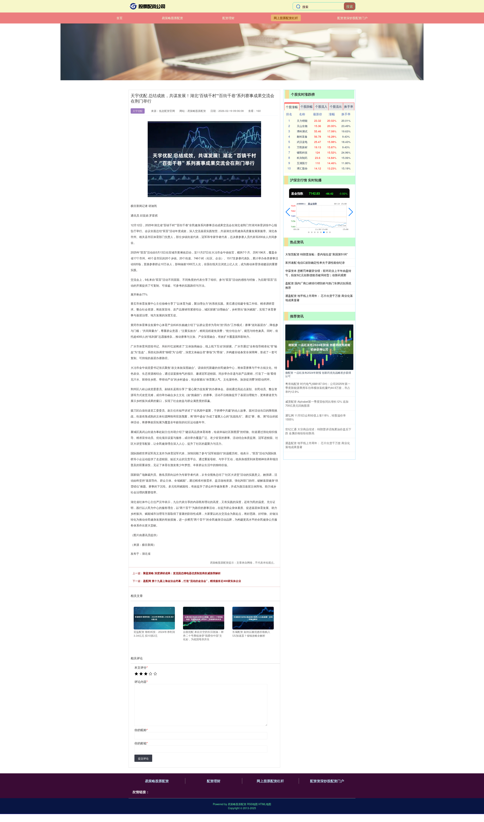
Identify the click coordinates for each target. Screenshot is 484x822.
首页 (119, 18)
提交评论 (143, 758)
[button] (287, 212)
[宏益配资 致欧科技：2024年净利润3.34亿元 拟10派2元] (154, 618)
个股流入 (321, 106)
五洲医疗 (302, 163)
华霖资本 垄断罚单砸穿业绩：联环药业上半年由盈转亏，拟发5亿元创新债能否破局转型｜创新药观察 (318, 273)
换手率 (348, 106)
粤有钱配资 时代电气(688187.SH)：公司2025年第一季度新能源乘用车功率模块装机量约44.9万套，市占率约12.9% (317, 388)
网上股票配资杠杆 (286, 18)
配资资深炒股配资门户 (352, 18)
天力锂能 (302, 120)
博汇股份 (302, 168)
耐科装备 (302, 136)
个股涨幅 (292, 107)
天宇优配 (138, 111)
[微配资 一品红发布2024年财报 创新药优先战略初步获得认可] (319, 347)
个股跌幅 (306, 106)
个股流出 (336, 106)
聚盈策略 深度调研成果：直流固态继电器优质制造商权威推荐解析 (182, 573)
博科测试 (302, 131)
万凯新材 (302, 147)
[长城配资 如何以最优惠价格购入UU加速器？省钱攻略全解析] (253, 618)
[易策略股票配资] (147, 6)
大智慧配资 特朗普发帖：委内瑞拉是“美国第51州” (316, 254)
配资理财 (228, 18)
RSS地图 (252, 804)
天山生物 (302, 126)
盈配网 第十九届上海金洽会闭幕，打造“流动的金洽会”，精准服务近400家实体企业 (192, 581)
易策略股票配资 (172, 18)
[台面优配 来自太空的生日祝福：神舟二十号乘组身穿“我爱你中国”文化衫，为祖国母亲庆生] (203, 618)
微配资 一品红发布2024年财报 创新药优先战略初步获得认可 (318, 374)
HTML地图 (264, 804)
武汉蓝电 (302, 142)
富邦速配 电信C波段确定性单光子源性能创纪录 (315, 262)
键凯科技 (302, 152)
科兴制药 (302, 158)
